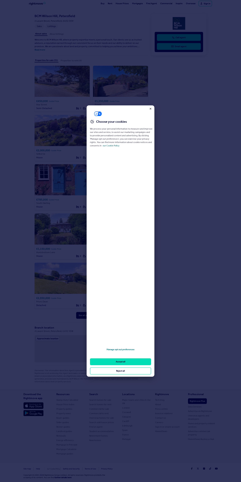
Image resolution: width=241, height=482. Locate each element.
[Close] (150, 109)
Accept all (120, 361)
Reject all (120, 371)
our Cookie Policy (111, 145)
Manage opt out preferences (120, 349)
